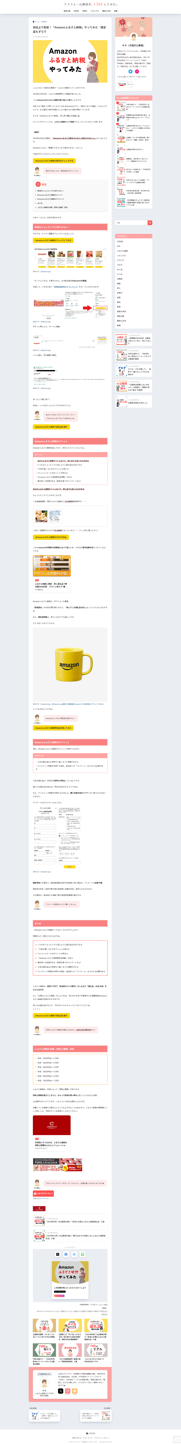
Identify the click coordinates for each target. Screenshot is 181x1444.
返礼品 (103, 1311)
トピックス (95, 11)
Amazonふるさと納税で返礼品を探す (51, 426)
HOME (91, 1433)
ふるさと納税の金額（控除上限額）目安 (52, 207)
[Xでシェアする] (58, 1254)
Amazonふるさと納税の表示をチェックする (54, 160)
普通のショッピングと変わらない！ (50, 190)
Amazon (41, 1311)
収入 (119, 288)
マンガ (119, 274)
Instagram (68, 1394)
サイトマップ (87, 1438)
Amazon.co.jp (46, 271)
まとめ (39, 203)
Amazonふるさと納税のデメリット (50, 199)
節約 (96, 1311)
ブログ (119, 265)
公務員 (83, 1311)
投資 (119, 297)
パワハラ (120, 260)
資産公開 (67, 11)
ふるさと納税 (102, 1305)
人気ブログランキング (41, 1198)
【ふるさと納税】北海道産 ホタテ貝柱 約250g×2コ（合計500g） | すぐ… (55, 513)
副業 (119, 283)
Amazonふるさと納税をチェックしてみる (53, 240)
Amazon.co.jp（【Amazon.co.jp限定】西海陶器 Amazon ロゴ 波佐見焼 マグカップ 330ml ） (73, 704)
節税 (90, 1311)
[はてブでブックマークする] (74, 1254)
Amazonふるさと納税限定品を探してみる (53, 727)
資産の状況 (121, 311)
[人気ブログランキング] (43, 1193)
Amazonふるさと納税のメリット (50, 195)
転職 (115, 11)
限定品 (104, 1314)
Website (74, 1394)
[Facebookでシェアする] (66, 1254)
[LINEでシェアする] (82, 1254)
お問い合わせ (76, 1438)
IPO (118, 246)
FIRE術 (76, 11)
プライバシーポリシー (102, 1438)
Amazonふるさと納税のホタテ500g (50, 537)
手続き (84, 11)
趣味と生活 (106, 11)
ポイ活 (119, 269)
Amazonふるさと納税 (56, 1311)
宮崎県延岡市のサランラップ (65, 286)
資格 (119, 306)
